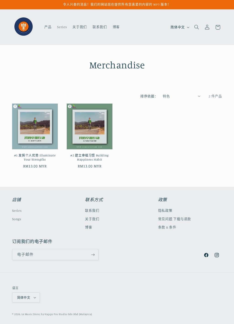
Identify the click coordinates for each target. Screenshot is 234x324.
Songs (16, 219)
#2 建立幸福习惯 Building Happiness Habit (89, 157)
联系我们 (92, 210)
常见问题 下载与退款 (174, 219)
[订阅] (93, 254)
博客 (88, 227)
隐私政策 (165, 210)
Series (17, 210)
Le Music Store (30, 314)
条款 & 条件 (167, 227)
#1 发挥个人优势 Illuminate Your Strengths (35, 157)
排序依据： (149, 96)
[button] (196, 27)
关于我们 (92, 219)
